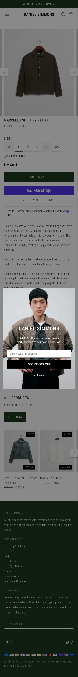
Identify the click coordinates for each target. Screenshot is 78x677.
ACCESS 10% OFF (39, 364)
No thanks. (39, 375)
